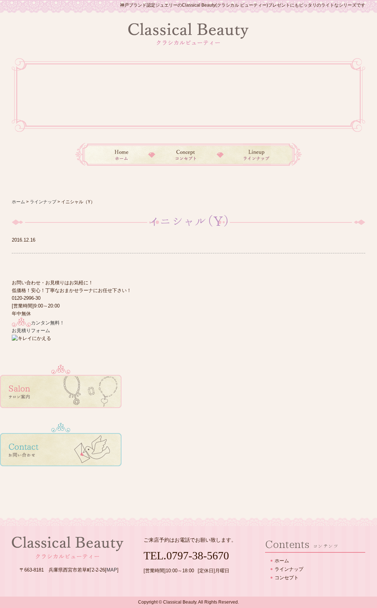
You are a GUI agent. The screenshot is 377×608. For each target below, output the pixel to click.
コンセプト (186, 154)
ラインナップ (261, 154)
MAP (111, 570)
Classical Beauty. (180, 602)
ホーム (113, 154)
